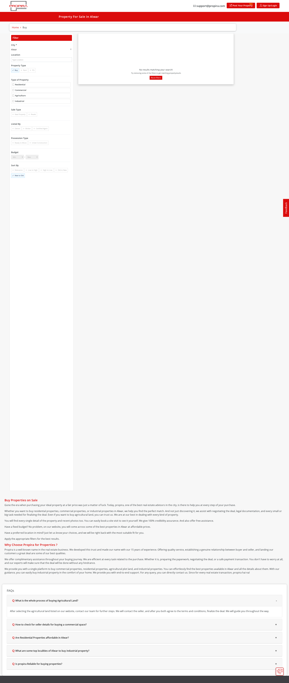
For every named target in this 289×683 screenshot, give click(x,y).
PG (33, 70)
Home (15, 27)
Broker (28, 128)
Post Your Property (242, 5)
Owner (17, 128)
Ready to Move (20, 143)
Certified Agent (42, 128)
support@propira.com (210, 6)
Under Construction (39, 143)
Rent (25, 70)
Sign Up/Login (269, 5)
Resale (33, 114)
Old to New (62, 170)
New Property (20, 114)
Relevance (19, 170)
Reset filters (156, 77)
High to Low (47, 170)
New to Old (19, 175)
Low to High (32, 170)
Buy (16, 70)
